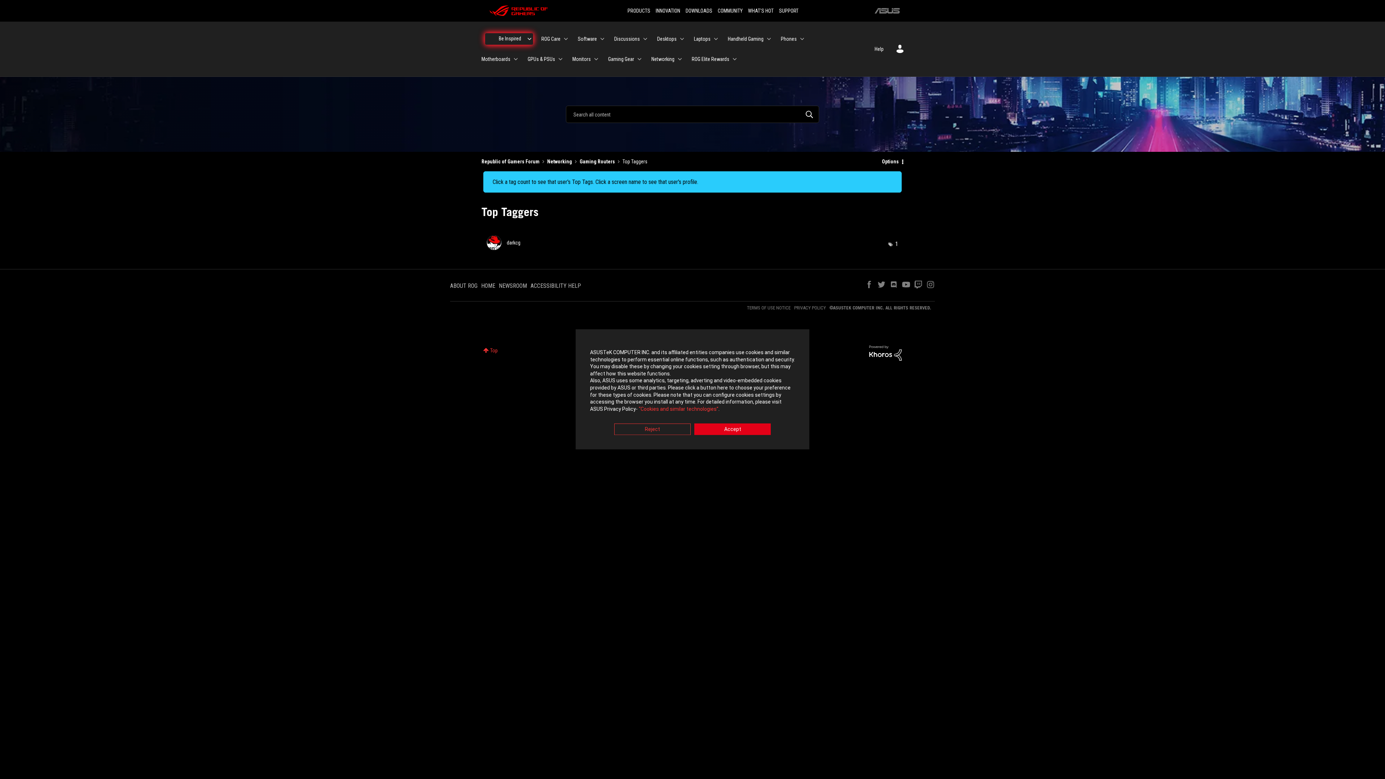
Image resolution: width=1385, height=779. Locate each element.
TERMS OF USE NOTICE (769, 308)
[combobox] (692, 114)
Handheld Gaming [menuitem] (746, 39)
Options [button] (890, 161)
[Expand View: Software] (602, 39)
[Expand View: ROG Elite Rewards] (734, 59)
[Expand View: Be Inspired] (529, 39)
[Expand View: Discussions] (645, 39)
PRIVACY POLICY (810, 308)
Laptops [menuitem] (702, 39)
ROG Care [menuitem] (550, 39)
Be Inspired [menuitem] (510, 38)
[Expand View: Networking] (679, 59)
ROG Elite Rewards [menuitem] (710, 59)
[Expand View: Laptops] (716, 39)
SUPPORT (789, 11)
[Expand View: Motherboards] (515, 59)
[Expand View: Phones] (802, 39)
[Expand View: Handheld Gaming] (769, 39)
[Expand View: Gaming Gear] (639, 59)
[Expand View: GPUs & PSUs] (560, 59)
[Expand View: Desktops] (682, 39)
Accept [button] (732, 429)
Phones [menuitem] (789, 39)
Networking (559, 161)
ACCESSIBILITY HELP (556, 285)
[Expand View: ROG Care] (566, 39)
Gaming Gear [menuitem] (621, 59)
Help (879, 49)
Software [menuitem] (587, 39)
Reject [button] (652, 429)
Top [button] (494, 350)
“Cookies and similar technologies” (678, 409)
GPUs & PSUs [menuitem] (541, 59)
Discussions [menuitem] (627, 39)
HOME (488, 285)
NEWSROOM (513, 285)
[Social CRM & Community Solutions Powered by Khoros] (885, 352)
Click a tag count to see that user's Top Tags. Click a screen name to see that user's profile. (595, 182)
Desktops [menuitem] (667, 39)
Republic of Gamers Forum (511, 161)
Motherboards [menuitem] (496, 59)
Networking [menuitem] (662, 59)
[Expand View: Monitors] (596, 59)
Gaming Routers (597, 161)
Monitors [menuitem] (581, 59)
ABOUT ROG (464, 285)
